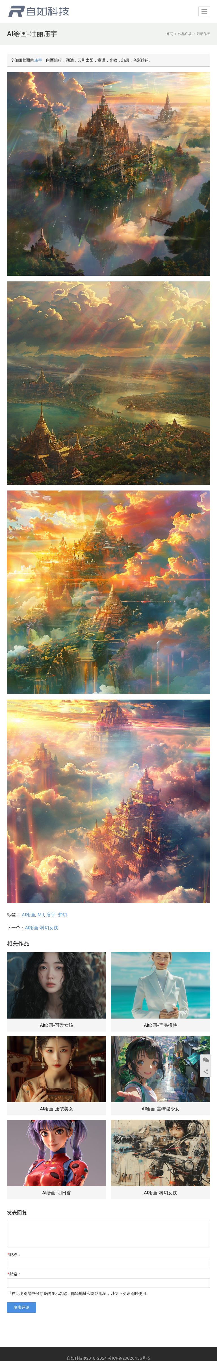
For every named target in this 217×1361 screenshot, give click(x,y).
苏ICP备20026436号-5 (129, 1358)
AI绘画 (28, 914)
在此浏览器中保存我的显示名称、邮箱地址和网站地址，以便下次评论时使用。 (81, 1293)
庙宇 (38, 60)
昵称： (14, 1254)
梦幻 (62, 914)
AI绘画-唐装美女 (56, 1109)
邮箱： (14, 1273)
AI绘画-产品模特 (160, 1025)
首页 (169, 34)
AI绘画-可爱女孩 (56, 1025)
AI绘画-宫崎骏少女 (160, 1109)
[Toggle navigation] (204, 11)
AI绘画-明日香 (56, 1192)
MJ (41, 914)
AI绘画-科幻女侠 (41, 927)
